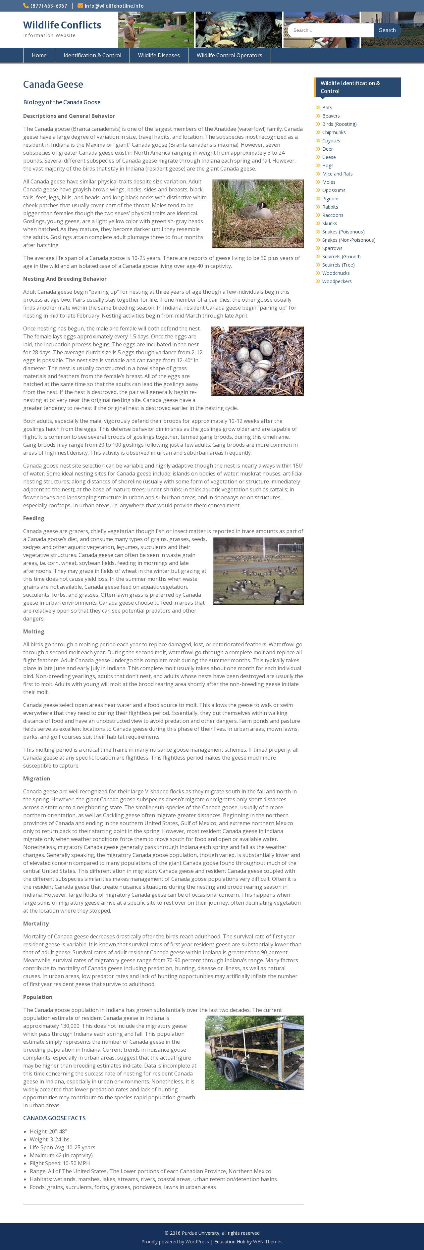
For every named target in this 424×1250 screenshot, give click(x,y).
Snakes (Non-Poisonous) (349, 240)
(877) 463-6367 (48, 6)
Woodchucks (336, 273)
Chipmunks (334, 132)
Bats (327, 107)
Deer (327, 149)
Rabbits (330, 207)
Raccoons (333, 215)
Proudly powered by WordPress (175, 1241)
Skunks (329, 223)
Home (39, 55)
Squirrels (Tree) (338, 265)
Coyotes (331, 140)
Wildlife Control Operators (229, 55)
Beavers (331, 116)
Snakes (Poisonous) (343, 231)
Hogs (328, 165)
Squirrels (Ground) (341, 256)
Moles (329, 182)
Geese (329, 157)
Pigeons (331, 198)
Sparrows (332, 248)
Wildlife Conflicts (62, 25)
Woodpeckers (337, 281)
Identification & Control (92, 55)
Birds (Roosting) (339, 124)
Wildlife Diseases (159, 55)
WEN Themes (268, 1241)
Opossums (333, 190)
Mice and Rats (337, 174)
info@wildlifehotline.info (114, 6)
